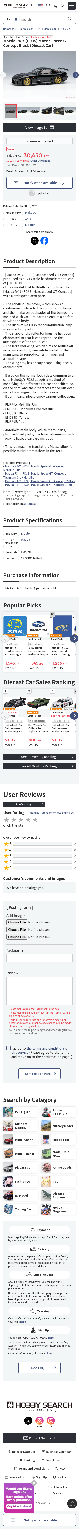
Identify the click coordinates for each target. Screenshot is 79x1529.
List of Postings (23, 804)
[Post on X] (35, 241)
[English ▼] (40, 5)
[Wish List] (48, 5)
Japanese (29, 504)
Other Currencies (40, 160)
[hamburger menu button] (72, 6)
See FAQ (37, 1367)
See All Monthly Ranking (38, 766)
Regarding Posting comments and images (51, 812)
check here (21, 1266)
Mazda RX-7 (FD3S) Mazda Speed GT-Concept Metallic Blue (34, 468)
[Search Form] (62, 6)
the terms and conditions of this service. (39, 1050)
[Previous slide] (3, 75)
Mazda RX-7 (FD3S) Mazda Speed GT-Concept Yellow (40, 481)
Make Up (31, 212)
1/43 (28, 218)
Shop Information (58, 1487)
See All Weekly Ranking (38, 756)
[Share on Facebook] (44, 241)
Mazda (25, 539)
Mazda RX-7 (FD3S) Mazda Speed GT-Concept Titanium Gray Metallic (34, 475)
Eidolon (30, 225)
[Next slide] (76, 75)
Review (12, 972)
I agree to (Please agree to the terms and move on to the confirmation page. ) (41, 1052)
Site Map (57, 1493)
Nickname (14, 950)
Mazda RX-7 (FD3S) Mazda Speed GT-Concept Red (38, 485)
